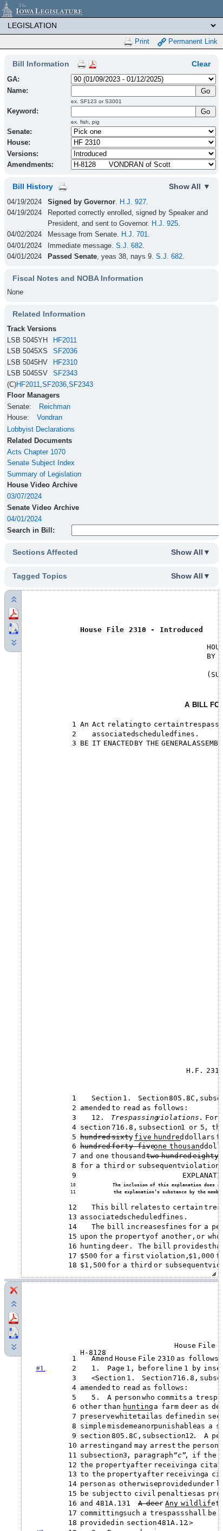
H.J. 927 (133, 202)
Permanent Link (192, 41)
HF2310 (65, 362)
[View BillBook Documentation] (92, 63)
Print (141, 41)
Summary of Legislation (44, 474)
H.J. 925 (165, 223)
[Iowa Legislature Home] (111, 8)
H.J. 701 (134, 234)
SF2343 (65, 373)
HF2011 (65, 340)
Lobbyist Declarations (41, 429)
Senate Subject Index (41, 463)
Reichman (54, 406)
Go (205, 112)
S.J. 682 (129, 245)
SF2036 (65, 351)
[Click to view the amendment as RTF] (13, 1332)
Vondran (49, 417)
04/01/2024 (24, 519)
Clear (201, 64)
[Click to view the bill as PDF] (13, 613)
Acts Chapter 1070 (36, 452)
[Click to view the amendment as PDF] (13, 1318)
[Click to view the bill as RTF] (13, 627)
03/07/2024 (24, 496)
